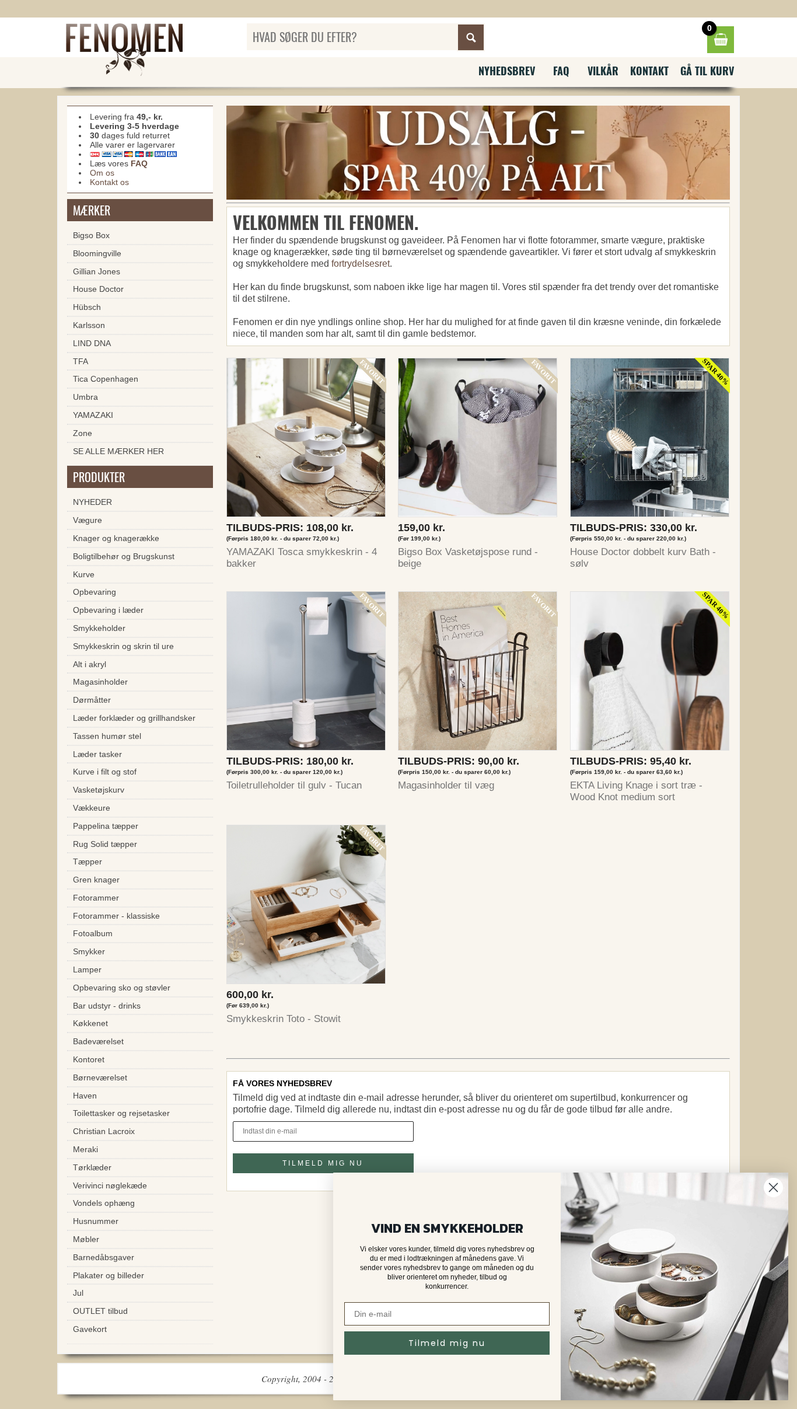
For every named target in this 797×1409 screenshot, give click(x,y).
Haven (85, 1095)
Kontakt (649, 70)
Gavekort (90, 1329)
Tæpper (87, 861)
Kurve (84, 574)
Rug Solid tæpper (105, 844)
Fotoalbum (93, 933)
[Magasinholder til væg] (478, 673)
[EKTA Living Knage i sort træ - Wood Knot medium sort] (650, 673)
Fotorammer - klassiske (116, 915)
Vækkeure (91, 807)
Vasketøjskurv (98, 789)
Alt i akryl (89, 664)
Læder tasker (97, 754)
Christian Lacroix (104, 1131)
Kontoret (88, 1059)
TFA (80, 361)
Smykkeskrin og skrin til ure (123, 646)
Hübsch (87, 307)
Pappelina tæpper (105, 826)
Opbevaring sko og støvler (121, 987)
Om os (102, 172)
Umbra (85, 397)
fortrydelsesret (360, 263)
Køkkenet (90, 1023)
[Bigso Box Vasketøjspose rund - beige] (478, 440)
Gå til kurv (707, 70)
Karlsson (89, 325)
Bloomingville (97, 253)
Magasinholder (100, 681)
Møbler (86, 1239)
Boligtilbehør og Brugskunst (123, 556)
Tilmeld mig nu (446, 1343)
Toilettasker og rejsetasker (121, 1113)
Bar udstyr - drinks (107, 1005)
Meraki (85, 1149)
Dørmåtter (92, 699)
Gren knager (96, 879)
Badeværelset (98, 1041)
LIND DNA (92, 343)
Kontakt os (109, 182)
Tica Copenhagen (105, 378)
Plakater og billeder (108, 1275)
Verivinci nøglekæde (110, 1185)
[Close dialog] (773, 1187)
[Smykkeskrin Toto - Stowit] (306, 907)
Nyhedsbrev (506, 70)
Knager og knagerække (116, 538)
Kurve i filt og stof (105, 771)
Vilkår (603, 70)
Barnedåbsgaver (103, 1257)
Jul (78, 1293)
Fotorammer (96, 897)
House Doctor (98, 289)
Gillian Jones (96, 271)
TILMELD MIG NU (322, 1163)
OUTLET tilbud (100, 1311)
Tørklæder (92, 1167)
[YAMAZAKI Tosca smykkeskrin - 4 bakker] (306, 440)
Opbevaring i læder (108, 610)
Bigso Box (91, 235)
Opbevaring (94, 592)
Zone (82, 433)
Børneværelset (100, 1077)
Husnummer (95, 1221)
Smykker (89, 951)
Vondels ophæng (104, 1203)
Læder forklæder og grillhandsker (134, 718)
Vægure (87, 520)
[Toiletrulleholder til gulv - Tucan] (306, 673)
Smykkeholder (99, 628)
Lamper (87, 969)
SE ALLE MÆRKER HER (118, 451)
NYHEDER (92, 502)
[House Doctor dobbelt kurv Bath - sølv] (650, 440)
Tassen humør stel (107, 736)
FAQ (561, 70)
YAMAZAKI (93, 415)
